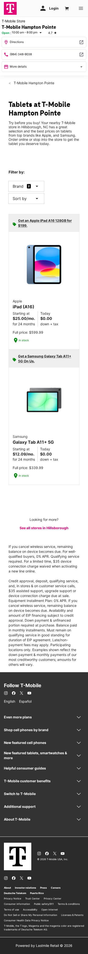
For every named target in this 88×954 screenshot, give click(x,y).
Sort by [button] (26, 198)
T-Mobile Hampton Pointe (33, 83)
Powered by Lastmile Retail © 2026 (44, 945)
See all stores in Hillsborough (44, 528)
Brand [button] (18, 186)
